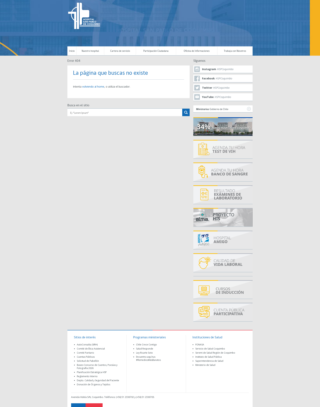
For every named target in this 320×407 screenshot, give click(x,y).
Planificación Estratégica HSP (92, 372)
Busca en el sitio (78, 105)
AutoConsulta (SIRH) (87, 344)
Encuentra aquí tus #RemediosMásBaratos (148, 358)
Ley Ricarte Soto (144, 352)
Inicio (72, 51)
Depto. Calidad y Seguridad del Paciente (98, 380)
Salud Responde (144, 348)
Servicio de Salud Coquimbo (210, 348)
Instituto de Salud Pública (208, 356)
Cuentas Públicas (86, 356)
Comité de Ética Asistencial (91, 348)
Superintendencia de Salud (209, 360)
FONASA (199, 344)
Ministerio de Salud (205, 365)
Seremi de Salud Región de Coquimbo (215, 352)
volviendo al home (93, 86)
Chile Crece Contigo (146, 344)
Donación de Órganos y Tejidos (93, 384)
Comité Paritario (85, 352)
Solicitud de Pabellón (88, 360)
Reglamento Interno (87, 376)
